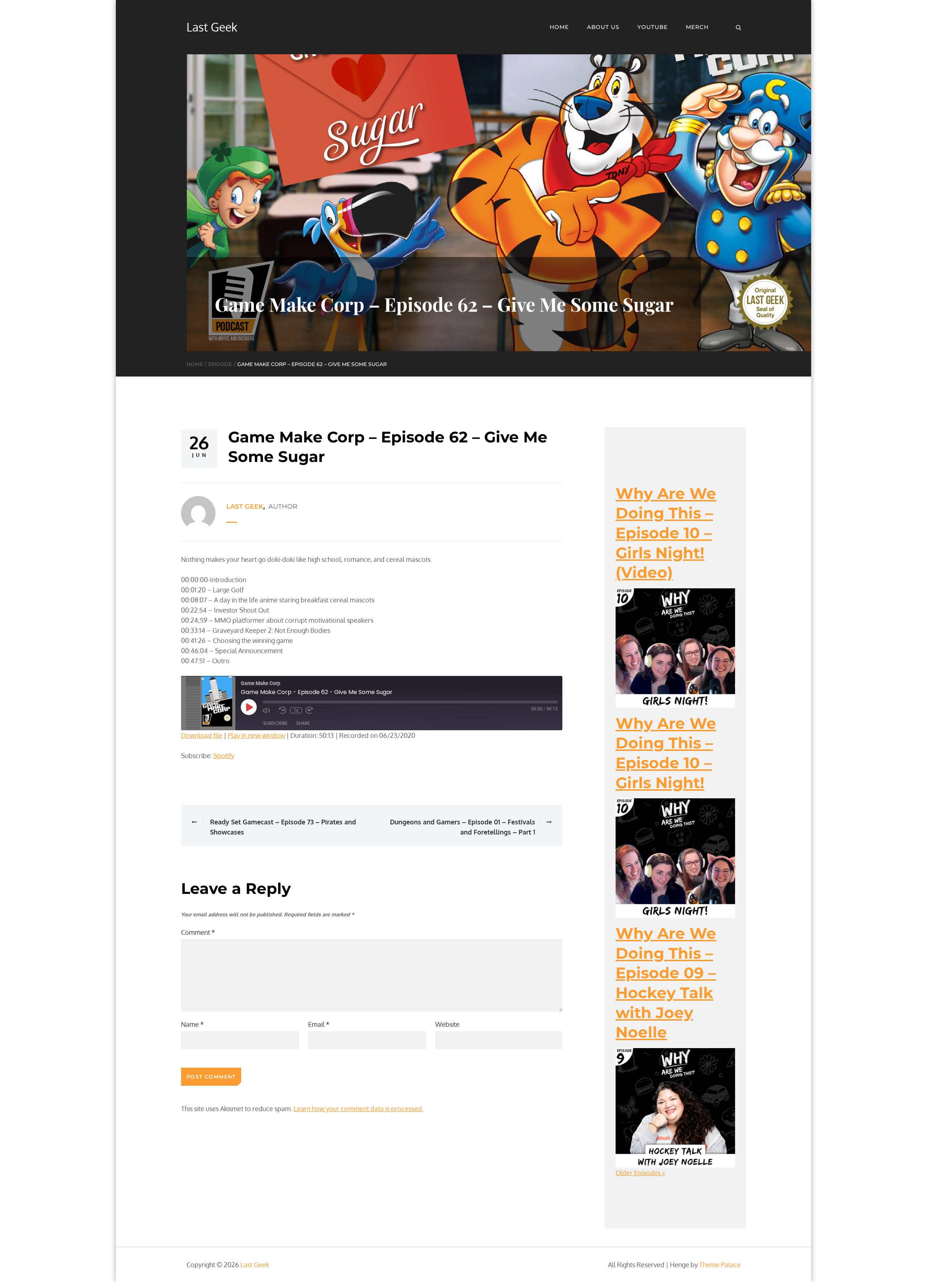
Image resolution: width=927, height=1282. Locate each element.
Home (559, 27)
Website (447, 1024)
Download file (201, 735)
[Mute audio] (269, 710)
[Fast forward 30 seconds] (312, 710)
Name (192, 1024)
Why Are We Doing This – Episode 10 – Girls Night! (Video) (666, 533)
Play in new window (256, 735)
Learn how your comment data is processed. (358, 1109)
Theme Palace (720, 1265)
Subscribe (275, 723)
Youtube (652, 27)
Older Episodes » (640, 1173)
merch (697, 27)
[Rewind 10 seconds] (282, 710)
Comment (198, 932)
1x (296, 710)
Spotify (223, 756)
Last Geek (211, 27)
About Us (603, 27)
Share (303, 723)
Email (319, 1024)
